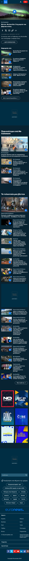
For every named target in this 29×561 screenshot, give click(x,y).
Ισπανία (6, 495)
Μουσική (6, 499)
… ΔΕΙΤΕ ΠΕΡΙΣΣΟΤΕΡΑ (9, 42)
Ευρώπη (3, 518)
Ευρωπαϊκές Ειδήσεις (7, 213)
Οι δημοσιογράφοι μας (7, 534)
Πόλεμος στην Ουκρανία (10, 491)
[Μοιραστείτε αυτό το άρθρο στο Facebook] (2, 30)
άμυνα (14, 495)
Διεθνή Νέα (16, 259)
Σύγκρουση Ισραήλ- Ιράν (14, 484)
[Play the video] (14, 12)
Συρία (21, 502)
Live (25, 1)
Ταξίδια (3, 528)
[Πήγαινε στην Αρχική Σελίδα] (5, 2)
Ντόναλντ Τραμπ (10, 502)
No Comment (4, 152)
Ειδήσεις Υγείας (17, 230)
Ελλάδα (23, 491)
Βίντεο (3, 531)
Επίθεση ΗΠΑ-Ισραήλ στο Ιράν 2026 (14, 488)
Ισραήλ (15, 499)
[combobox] (14, 475)
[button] (10, 98)
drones (23, 495)
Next (2, 525)
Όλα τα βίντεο (21, 382)
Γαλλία (23, 499)
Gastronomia (16, 364)
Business (15, 238)
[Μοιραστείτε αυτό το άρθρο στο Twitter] (6, 30)
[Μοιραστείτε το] (9, 30)
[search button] (26, 475)
